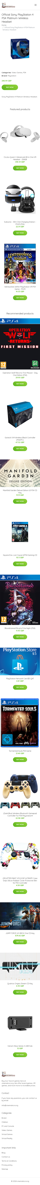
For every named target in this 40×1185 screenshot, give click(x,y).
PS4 (24, 72)
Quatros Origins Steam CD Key (20, 983)
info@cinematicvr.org (10, 1105)
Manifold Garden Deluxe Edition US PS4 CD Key (20, 491)
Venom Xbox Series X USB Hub (20, 1046)
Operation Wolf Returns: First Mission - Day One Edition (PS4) (20, 374)
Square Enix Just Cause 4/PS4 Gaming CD (20, 555)
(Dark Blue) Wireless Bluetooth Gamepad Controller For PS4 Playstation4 (20, 814)
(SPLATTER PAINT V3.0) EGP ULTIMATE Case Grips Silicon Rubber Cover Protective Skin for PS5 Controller (20, 880)
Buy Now (9, 87)
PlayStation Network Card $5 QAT (20, 678)
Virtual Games (7, 1134)
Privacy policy (7, 1165)
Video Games (17, 72)
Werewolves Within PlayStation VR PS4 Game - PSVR (20, 288)
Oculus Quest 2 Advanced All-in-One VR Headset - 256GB (20, 158)
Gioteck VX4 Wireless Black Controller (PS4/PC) (20, 438)
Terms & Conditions (9, 1161)
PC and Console (8, 1126)
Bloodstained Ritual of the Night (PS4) (20, 628)
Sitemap (5, 1169)
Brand (4, 1118)
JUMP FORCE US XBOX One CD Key (20, 933)
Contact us (6, 1157)
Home (4, 25)
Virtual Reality (7, 1138)
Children (5, 1122)
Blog (3, 1153)
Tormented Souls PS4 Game (20, 751)
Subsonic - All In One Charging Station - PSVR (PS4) (20, 223)
